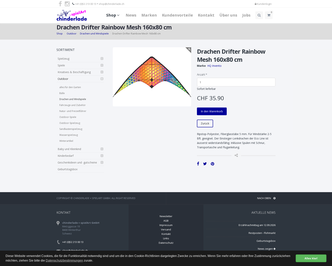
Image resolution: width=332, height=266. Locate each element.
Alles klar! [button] (311, 258)
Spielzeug (63, 58)
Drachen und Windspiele (94, 33)
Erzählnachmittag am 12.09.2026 (257, 225)
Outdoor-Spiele (67, 117)
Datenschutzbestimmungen (64, 260)
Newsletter (166, 216)
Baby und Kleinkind (69, 149)
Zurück (205, 123)
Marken (149, 15)
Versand (166, 229)
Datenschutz (166, 242)
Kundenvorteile (177, 15)
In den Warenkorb (212, 111)
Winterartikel (66, 141)
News (131, 15)
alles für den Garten (70, 87)
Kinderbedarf (66, 156)
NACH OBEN (264, 198)
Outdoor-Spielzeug (69, 123)
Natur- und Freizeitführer (72, 111)
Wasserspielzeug (68, 135)
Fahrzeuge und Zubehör (72, 105)
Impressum (166, 225)
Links (166, 238)
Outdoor (71, 33)
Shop (111, 15)
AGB (166, 220)
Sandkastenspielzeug (70, 129)
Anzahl (202, 74)
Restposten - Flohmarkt (262, 233)
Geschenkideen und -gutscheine (77, 162)
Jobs (246, 15)
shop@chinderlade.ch (111, 4)
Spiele (61, 65)
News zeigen (265, 248)
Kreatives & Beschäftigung (74, 72)
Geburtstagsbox (67, 169)
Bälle (62, 93)
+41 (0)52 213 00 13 (85, 4)
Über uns (228, 15)
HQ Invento (214, 66)
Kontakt (206, 15)
